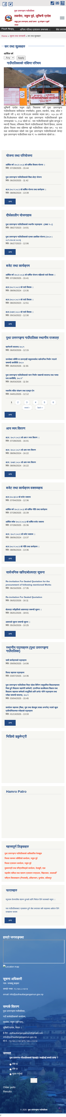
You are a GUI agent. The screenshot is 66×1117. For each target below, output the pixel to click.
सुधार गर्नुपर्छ (17, 1073)
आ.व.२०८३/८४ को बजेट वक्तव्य (18, 497)
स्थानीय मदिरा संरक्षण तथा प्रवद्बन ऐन (20, 390)
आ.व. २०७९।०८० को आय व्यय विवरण (21, 462)
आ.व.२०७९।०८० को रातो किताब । (19, 312)
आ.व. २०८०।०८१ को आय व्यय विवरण (21, 450)
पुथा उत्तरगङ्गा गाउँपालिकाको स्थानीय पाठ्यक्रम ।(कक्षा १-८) (29, 224)
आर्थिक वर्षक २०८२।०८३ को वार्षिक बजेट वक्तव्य (25, 522)
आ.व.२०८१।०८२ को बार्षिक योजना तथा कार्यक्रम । (26, 189)
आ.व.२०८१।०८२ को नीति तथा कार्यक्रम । (22, 546)
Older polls (9, 1087)
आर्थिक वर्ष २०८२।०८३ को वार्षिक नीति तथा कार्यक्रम (26, 509)
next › (27, 407)
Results (7, 1091)
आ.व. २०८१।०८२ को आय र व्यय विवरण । (22, 437)
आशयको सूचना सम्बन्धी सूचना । (18, 622)
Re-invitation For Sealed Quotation (24, 597)
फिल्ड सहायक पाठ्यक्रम (15, 672)
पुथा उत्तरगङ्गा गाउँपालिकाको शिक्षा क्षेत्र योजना (24, 177)
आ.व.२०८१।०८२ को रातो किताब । (19, 287)
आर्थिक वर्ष (8, 53)
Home (4, 36)
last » (40, 407)
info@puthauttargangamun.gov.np (26, 994)
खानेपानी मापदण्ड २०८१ (15, 347)
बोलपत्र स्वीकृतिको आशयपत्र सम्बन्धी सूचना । (24, 609)
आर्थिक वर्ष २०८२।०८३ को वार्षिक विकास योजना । (25, 164)
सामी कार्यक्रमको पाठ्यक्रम (16, 660)
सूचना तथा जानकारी (17, 36)
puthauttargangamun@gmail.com (26, 1033)
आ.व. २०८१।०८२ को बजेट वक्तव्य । (20, 534)
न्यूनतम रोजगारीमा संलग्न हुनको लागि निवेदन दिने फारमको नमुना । (30, 899)
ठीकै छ (15, 1064)
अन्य (10, 201)
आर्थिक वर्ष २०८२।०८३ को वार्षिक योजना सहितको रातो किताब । (30, 275)
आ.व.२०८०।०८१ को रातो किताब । (19, 299)
